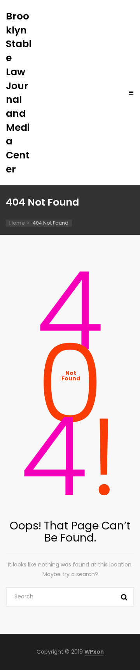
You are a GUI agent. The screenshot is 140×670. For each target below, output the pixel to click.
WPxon (94, 652)
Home (17, 223)
